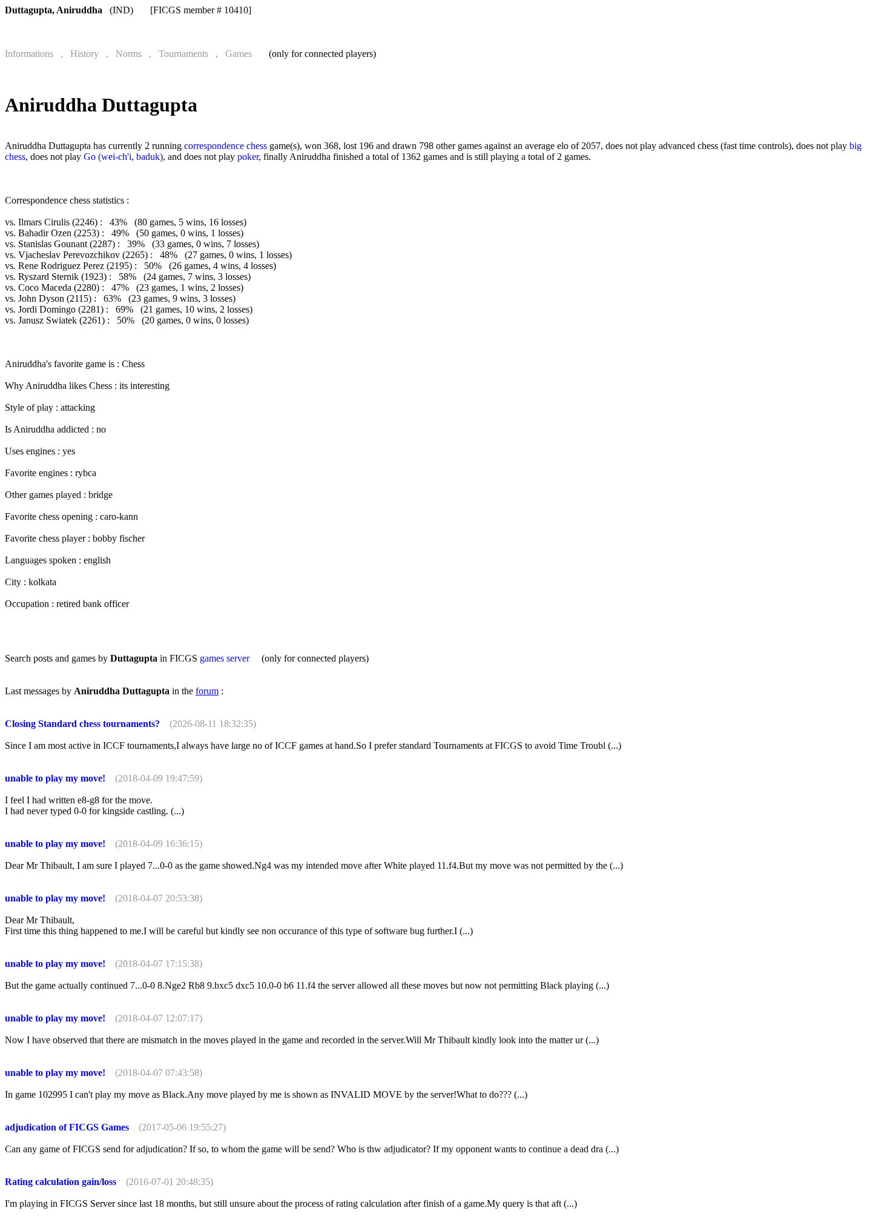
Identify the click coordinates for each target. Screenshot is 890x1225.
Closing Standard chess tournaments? (82, 724)
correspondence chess (225, 146)
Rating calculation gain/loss (60, 1182)
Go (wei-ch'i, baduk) (123, 156)
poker (248, 156)
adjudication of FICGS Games (67, 1127)
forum (207, 691)
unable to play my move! (55, 778)
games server (224, 658)
